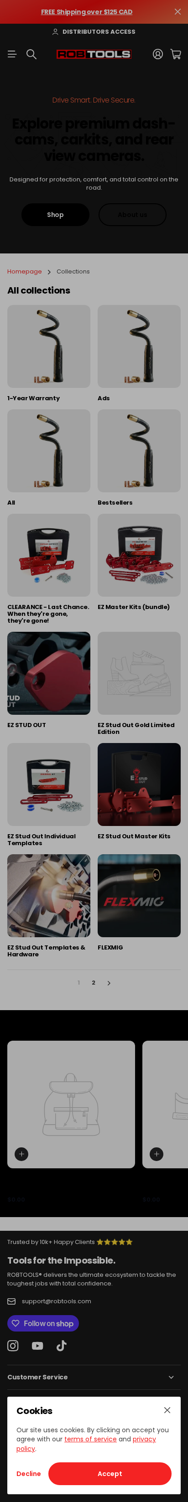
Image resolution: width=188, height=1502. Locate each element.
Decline (28, 1473)
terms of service (90, 1439)
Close (167, 1410)
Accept (110, 1473)
